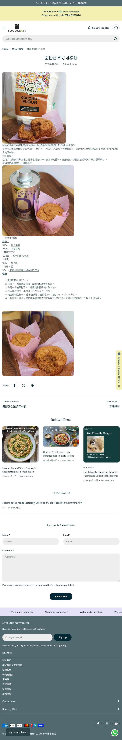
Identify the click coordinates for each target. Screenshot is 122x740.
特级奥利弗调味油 (19, 159)
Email (66, 535)
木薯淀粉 (15, 248)
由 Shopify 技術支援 (46, 733)
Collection (47, 15)
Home (5, 49)
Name (6, 535)
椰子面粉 (15, 245)
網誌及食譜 (17, 49)
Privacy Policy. (60, 645)
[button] (119, 370)
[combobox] (61, 38)
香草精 (99, 159)
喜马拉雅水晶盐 (20, 256)
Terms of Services (40, 645)
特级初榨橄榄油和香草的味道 (24, 270)
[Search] (115, 39)
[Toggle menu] (4, 28)
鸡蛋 (6, 259)
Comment (8, 550)
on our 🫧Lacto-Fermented (61, 11)
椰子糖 (14, 263)
